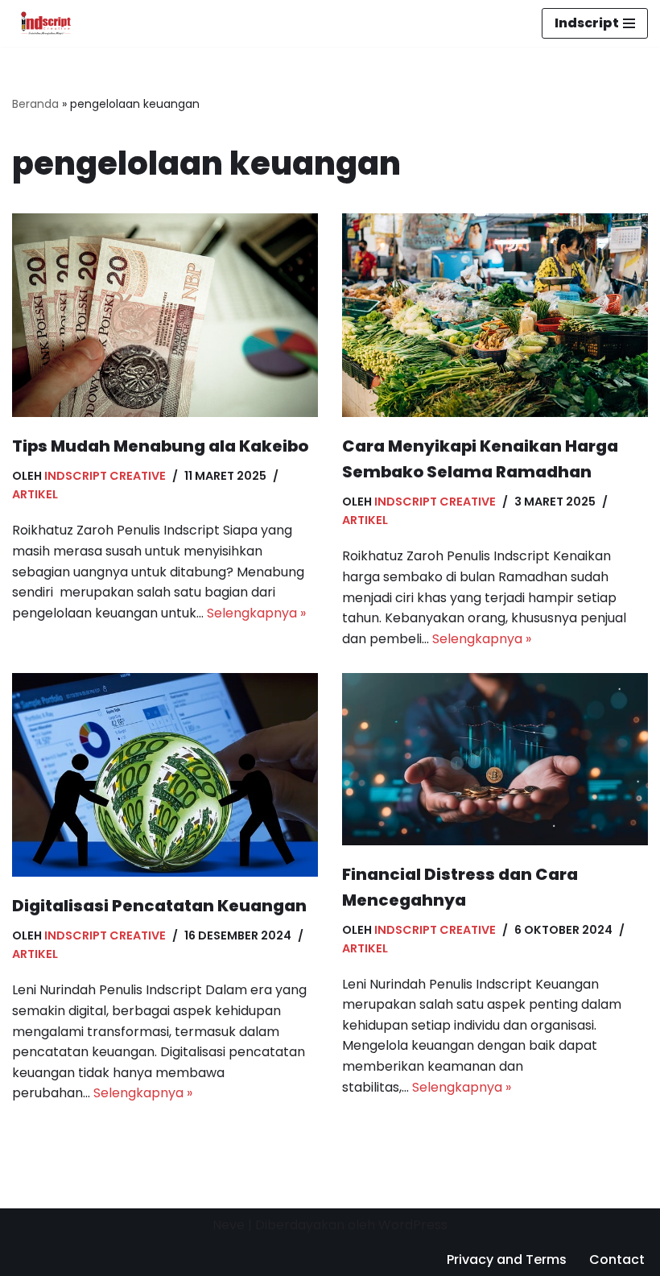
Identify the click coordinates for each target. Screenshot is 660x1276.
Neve (228, 1225)
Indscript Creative (105, 476)
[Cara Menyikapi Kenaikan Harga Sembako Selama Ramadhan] (495, 315)
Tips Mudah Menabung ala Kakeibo (160, 446)
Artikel (35, 494)
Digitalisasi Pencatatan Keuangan (159, 905)
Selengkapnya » (256, 613)
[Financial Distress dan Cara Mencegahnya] (495, 758)
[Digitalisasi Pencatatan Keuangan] (165, 775)
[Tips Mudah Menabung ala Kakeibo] (165, 315)
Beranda (35, 104)
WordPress (413, 1225)
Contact (617, 1259)
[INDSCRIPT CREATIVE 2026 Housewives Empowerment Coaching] (42, 23)
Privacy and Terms (507, 1259)
